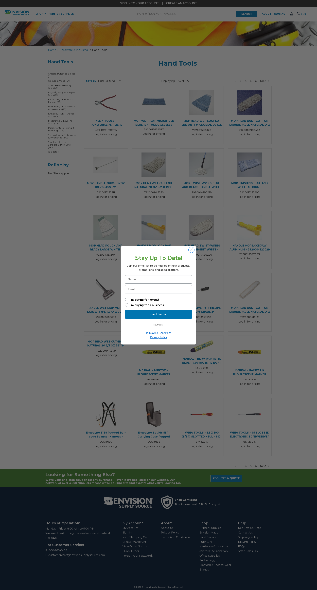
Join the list (158, 314)
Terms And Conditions (158, 333)
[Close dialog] (191, 250)
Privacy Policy (158, 337)
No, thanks (158, 325)
